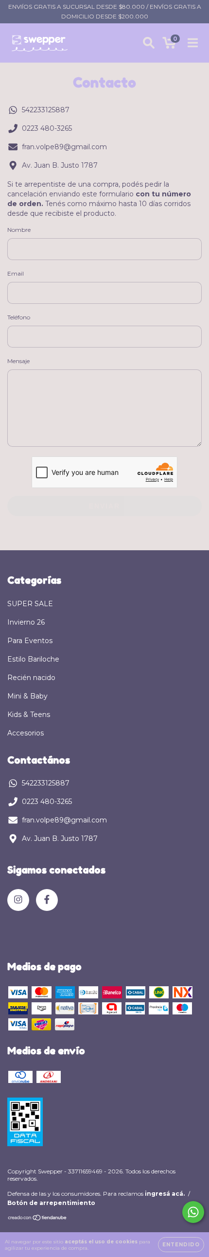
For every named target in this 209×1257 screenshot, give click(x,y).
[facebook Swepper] (47, 900)
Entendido (181, 1244)
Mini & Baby (27, 696)
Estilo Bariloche (33, 659)
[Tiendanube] (37, 1218)
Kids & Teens (28, 714)
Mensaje (18, 361)
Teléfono (18, 317)
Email (15, 273)
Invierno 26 (26, 622)
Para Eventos (29, 640)
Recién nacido (31, 677)
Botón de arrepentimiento (51, 1202)
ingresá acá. (165, 1193)
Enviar (104, 506)
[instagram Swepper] (18, 900)
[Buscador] (148, 43)
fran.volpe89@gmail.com (64, 146)
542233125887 (46, 109)
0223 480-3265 (47, 128)
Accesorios (25, 733)
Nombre (19, 229)
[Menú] (193, 43)
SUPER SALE (30, 603)
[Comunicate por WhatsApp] (193, 1212)
